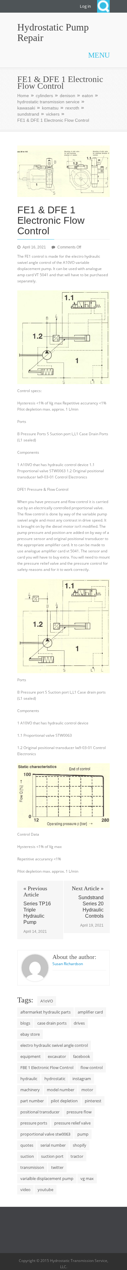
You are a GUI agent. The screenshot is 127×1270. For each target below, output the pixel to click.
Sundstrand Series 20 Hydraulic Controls (91, 907)
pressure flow (79, 1112)
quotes (26, 1145)
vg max (87, 1178)
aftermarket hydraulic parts (45, 1012)
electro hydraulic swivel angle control (54, 1045)
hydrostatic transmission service (48, 101)
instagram (81, 1078)
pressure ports (33, 1123)
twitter (57, 1167)
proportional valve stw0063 (45, 1134)
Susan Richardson (67, 963)
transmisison (32, 1167)
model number (60, 1089)
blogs (25, 1023)
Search (103, 6)
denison (67, 95)
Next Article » (88, 888)
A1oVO (46, 1001)
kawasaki (26, 107)
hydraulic (28, 1078)
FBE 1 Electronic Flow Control (46, 1067)
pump (82, 1134)
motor (87, 1089)
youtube (45, 1189)
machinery (30, 1089)
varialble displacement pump (46, 1178)
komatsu (50, 107)
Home (23, 95)
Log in (85, 6)
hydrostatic (54, 1078)
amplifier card (90, 1012)
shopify (79, 1145)
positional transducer (39, 1112)
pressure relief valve (72, 1123)
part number (32, 1101)
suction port (52, 1156)
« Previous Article (35, 891)
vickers (52, 114)
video (25, 1189)
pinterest (93, 1101)
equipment (30, 1056)
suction (27, 1156)
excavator (57, 1056)
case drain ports (52, 1023)
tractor (77, 1156)
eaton (87, 95)
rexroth (72, 107)
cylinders (44, 95)
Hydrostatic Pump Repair (53, 32)
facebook (81, 1056)
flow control (91, 1067)
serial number (53, 1145)
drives (79, 1023)
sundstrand (28, 114)
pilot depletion (64, 1101)
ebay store (30, 1034)
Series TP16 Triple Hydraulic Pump (37, 913)
